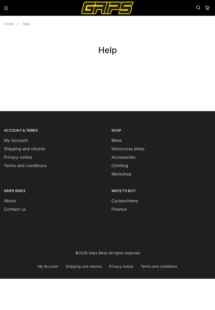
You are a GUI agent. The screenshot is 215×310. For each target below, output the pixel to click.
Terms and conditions (25, 165)
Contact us (15, 209)
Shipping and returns (24, 148)
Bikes (116, 140)
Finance (119, 209)
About (10, 200)
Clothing (119, 165)
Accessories (123, 157)
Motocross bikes (127, 148)
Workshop (121, 174)
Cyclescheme (124, 200)
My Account (16, 140)
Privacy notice (18, 157)
